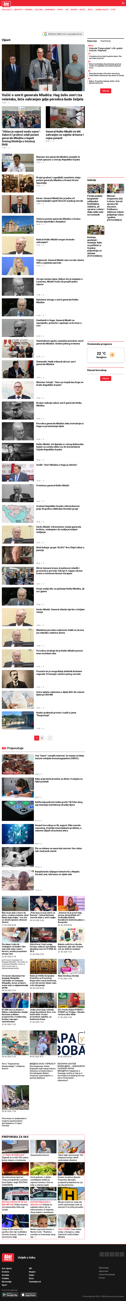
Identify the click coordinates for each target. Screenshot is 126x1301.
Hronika (28, 10)
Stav (113, 10)
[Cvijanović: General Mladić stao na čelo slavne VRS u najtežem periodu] (18, 266)
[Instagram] (117, 1254)
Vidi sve (105, 91)
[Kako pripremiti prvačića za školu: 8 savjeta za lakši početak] (18, 788)
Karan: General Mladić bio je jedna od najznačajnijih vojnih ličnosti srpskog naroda (59, 199)
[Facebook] (102, 1254)
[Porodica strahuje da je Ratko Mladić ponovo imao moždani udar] (18, 658)
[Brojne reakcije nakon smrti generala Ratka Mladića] (18, 411)
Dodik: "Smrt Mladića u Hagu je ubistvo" (56, 465)
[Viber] (122, 1254)
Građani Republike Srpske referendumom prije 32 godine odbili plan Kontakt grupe (58, 507)
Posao (102, 1278)
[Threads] (107, 1254)
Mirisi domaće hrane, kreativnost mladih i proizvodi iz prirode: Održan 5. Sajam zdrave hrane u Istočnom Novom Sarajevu (59, 571)
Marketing (104, 1268)
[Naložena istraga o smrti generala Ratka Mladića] (18, 307)
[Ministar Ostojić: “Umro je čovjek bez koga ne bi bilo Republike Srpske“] (18, 390)
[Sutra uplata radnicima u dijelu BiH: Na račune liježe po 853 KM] (18, 700)
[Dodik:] (18, 473)
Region (74, 10)
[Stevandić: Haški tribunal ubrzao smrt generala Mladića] (18, 369)
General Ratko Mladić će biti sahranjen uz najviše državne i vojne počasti (65, 135)
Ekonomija (50, 10)
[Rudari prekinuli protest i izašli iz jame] (18, 720)
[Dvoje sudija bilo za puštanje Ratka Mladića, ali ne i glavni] (18, 596)
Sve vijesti (7, 10)
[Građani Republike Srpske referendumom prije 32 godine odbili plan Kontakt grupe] (18, 514)
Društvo (18, 10)
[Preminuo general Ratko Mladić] (18, 493)
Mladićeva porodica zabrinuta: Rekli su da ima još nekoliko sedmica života (60, 631)
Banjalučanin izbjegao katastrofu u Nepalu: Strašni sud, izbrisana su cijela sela (57, 873)
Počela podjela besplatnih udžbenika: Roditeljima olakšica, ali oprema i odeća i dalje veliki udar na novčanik (95, 205)
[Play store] (10, 1294)
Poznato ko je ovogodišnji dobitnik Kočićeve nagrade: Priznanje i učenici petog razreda (59, 672)
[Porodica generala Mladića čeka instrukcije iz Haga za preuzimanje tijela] (18, 431)
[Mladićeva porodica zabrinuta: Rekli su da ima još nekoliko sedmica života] (18, 638)
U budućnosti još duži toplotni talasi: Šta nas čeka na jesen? (105, 57)
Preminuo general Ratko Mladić (52, 485)
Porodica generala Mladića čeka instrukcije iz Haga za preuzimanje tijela (60, 424)
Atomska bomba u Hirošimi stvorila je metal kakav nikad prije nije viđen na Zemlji (106, 74)
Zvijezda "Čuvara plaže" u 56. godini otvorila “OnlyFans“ (105, 49)
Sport (60, 10)
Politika (39, 10)
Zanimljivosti (102, 10)
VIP (67, 10)
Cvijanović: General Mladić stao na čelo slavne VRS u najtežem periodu (60, 261)
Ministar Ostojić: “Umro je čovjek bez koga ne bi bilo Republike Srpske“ (59, 383)
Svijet (82, 10)
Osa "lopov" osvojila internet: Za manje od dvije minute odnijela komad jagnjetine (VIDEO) (59, 757)
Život (90, 10)
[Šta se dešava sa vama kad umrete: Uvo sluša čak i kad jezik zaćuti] (18, 857)
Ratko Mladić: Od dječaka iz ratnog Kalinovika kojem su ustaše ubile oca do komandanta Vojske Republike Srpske (60, 447)
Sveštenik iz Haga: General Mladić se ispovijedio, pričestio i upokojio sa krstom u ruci (59, 323)
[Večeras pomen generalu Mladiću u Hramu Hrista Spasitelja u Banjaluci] (18, 225)
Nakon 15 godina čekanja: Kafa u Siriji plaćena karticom (104, 82)
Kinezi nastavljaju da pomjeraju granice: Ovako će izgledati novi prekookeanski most (105, 66)
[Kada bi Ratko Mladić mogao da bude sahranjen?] (18, 245)
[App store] (28, 1294)
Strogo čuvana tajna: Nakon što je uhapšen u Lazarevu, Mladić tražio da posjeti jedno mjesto (59, 282)
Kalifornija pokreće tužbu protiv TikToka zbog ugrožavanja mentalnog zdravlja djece (58, 803)
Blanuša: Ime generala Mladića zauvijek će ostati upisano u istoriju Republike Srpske (58, 158)
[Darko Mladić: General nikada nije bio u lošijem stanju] (18, 617)
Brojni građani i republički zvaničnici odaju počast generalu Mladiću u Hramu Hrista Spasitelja (58, 180)
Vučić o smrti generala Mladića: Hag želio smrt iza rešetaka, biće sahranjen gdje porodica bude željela (42, 97)
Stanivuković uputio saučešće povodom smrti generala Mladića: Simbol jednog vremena (59, 342)
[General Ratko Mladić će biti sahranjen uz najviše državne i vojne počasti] (65, 117)
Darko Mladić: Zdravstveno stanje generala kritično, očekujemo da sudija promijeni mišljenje (58, 529)
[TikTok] (112, 1254)
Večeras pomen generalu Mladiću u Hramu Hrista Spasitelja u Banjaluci (58, 220)
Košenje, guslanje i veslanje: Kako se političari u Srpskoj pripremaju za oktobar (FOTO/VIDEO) (94, 246)
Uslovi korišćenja (107, 1274)
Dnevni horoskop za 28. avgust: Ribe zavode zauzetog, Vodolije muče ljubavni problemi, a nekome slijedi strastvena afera (58, 828)
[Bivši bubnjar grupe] (18, 555)
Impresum (103, 1271)
